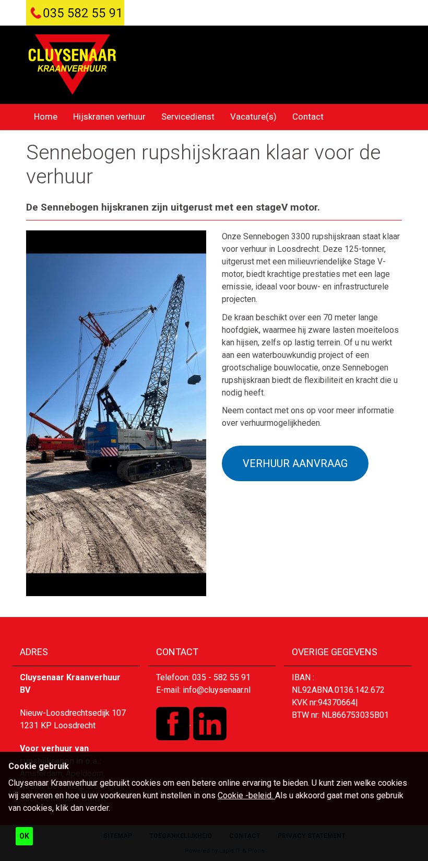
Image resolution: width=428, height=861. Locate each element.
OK (24, 836)
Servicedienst (188, 116)
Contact (308, 116)
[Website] (72, 64)
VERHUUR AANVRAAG (295, 463)
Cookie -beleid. (246, 795)
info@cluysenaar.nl (217, 690)
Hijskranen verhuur (109, 116)
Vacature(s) (253, 116)
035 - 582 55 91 (221, 677)
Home (45, 116)
